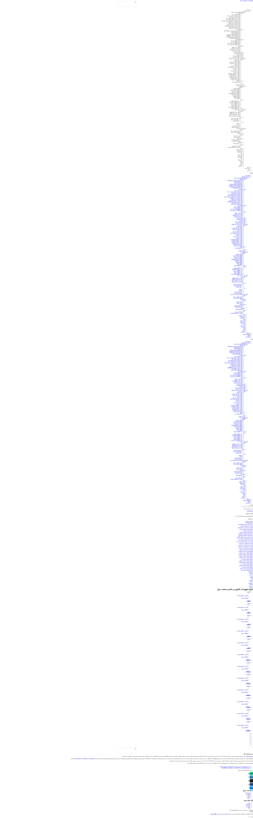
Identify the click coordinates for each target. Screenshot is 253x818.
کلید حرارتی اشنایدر (238, 216)
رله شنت (240, 289)
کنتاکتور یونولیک (239, 261)
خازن (244, 249)
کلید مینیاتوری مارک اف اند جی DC (234, 191)
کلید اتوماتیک (242, 179)
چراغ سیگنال (242, 246)
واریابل (243, 300)
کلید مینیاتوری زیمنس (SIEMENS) (235, 201)
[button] (246, 0)
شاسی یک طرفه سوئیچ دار (236, 239)
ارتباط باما (248, 336)
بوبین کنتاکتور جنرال (238, 271)
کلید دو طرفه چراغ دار (240, 223)
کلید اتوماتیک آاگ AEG (237, 188)
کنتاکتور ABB (239, 263)
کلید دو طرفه (242, 220)
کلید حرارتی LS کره (238, 214)
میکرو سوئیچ (242, 304)
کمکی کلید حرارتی (238, 311)
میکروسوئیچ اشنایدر (238, 305)
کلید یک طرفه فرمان (240, 219)
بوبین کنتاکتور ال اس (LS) (236, 274)
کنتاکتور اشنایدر (239, 254)
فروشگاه (248, 333)
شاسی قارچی (239, 230)
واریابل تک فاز (239, 301)
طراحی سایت (224, 814)
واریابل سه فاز (239, 303)
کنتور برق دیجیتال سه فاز (237, 281)
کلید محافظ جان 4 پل (237, 208)
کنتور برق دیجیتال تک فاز (237, 280)
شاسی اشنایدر (239, 226)
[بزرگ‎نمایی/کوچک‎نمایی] (252, 816)
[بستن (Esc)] (248, 816)
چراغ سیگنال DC (238, 248)
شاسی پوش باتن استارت (237, 228)
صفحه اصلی (247, 175)
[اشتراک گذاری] (249, 816)
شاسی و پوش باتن (241, 225)
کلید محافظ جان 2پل (237, 206)
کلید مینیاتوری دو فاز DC (237, 193)
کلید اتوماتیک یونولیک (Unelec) (236, 184)
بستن (251, 173)
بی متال (243, 283)
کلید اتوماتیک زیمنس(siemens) (236, 186)
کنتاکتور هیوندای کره (238, 255)
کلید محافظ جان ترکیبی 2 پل (236, 209)
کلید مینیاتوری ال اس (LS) (236, 204)
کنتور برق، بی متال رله (243, 275)
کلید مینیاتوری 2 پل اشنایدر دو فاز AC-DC (233, 196)
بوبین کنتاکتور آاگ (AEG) (237, 269)
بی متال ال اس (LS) (238, 285)
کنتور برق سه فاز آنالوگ (237, 279)
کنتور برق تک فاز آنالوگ (237, 278)
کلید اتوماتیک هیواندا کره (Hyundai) (235, 180)
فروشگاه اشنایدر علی (248, 756)
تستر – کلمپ (242, 321)
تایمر (244, 329)
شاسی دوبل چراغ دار (237, 236)
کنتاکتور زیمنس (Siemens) (236, 259)
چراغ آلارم (243, 318)
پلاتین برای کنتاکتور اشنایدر (239, 265)
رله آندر (240, 290)
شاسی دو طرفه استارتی (237, 243)
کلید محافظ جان (241, 205)
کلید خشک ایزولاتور (241, 218)
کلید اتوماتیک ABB (238, 183)
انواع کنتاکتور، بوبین (243, 251)
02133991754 (85, 758)
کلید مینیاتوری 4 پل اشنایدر (236, 199)
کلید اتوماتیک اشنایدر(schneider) (235, 185)
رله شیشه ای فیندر (238, 293)
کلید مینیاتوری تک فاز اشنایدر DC (235, 195)
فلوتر (244, 328)
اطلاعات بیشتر (244, 598)
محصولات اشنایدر (246, 334)
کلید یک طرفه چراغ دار (240, 221)
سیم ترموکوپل (242, 315)
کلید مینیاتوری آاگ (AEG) (237, 203)
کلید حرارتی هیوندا (238, 213)
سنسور (243, 326)
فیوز (244, 319)
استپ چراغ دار (239, 235)
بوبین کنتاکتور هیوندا (238, 273)
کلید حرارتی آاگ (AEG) (237, 215)
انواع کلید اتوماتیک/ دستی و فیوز (241, 177)
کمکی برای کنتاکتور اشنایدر (236, 313)
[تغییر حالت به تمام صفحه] (251, 816)
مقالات (248, 335)
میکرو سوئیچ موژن (238, 306)
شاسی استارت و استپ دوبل (236, 233)
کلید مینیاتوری (242, 189)
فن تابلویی (243, 331)
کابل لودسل (242, 299)
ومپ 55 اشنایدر (241, 250)
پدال (244, 324)
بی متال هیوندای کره (238, 284)
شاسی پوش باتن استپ (237, 229)
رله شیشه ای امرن (238, 291)
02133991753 (78, 758)
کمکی (244, 310)
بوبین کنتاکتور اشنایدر (237, 268)
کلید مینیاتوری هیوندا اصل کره (236, 200)
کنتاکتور (243, 253)
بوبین (244, 266)
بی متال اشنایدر (239, 286)
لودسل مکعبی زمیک (238, 298)
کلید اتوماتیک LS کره (238, 181)
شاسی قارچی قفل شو (237, 231)
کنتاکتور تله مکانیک (238, 258)
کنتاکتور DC (239, 264)
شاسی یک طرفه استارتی (237, 241)
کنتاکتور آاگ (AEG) (238, 260)
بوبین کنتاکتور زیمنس (237, 270)
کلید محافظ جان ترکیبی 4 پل (236, 210)
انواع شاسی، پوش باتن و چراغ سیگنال (239, 224)
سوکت (243, 330)
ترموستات (243, 308)
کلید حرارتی (242, 211)
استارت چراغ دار (238, 234)
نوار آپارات (243, 323)
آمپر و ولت (242, 320)
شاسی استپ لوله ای (237, 245)
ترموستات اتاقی (238, 309)
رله (244, 288)
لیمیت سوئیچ (242, 316)
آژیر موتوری (242, 325)
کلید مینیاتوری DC (238, 190)
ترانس (243, 314)
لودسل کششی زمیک (237, 296)
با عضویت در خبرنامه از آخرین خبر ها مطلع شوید (242, 810)
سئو (219, 814)
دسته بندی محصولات (245, 176)
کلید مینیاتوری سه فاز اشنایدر (236, 198)
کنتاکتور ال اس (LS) (238, 256)
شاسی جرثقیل (239, 238)
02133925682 (92, 758)
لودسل (243, 295)
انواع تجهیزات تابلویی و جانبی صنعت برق (239, 294)
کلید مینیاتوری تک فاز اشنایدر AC (235, 194)
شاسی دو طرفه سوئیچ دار (236, 240)
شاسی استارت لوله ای (237, 244)
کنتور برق (243, 276)
